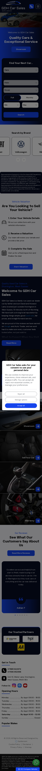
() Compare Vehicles (28, 769)
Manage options (21, 400)
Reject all (21, 394)
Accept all (21, 405)
